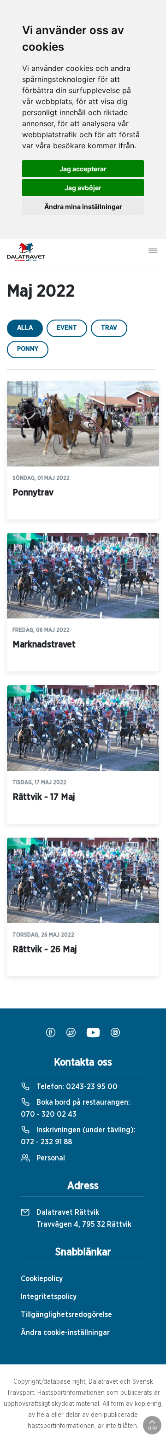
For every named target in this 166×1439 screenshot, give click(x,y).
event (67, 328)
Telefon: (76, 1086)
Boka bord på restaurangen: (75, 1108)
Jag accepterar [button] (83, 169)
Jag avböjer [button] (83, 188)
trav (109, 328)
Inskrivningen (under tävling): (78, 1136)
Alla (25, 328)
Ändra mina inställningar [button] (83, 206)
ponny (27, 349)
